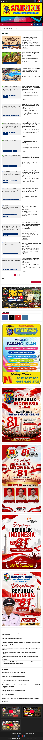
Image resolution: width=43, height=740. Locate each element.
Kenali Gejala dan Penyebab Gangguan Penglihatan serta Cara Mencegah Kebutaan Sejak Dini (19, 652)
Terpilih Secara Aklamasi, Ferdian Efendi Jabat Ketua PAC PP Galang (11, 248)
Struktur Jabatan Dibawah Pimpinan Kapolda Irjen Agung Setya (13, 676)
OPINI (16, 45)
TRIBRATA (14, 95)
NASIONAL (12, 45)
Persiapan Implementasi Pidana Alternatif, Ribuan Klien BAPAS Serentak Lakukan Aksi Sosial (11, 264)
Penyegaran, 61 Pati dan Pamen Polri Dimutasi (11, 146)
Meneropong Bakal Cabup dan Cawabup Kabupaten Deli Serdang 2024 (14, 672)
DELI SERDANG (6, 45)
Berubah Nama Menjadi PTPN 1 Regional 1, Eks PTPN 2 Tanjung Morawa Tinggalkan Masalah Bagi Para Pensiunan (11, 194)
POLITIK (16, 233)
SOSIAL (11, 253)
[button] (2, 24)
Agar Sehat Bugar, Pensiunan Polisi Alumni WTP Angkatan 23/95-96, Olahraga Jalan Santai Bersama (11, 211)
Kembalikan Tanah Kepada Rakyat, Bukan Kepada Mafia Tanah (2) (13, 690)
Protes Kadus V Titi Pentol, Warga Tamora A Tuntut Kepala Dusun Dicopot (15, 680)
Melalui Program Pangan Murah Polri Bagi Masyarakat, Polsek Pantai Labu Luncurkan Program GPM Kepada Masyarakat (11, 110)
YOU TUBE (11, 47)
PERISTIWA (9, 62)
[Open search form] (31, 24)
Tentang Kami (15, 733)
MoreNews (28, 738)
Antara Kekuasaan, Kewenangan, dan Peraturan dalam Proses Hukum (11, 42)
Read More (25, 47)
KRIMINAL (5, 180)
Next (27, 275)
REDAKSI (10, 733)
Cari (3, 278)
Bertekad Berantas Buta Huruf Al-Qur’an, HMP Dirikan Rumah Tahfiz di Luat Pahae (11, 161)
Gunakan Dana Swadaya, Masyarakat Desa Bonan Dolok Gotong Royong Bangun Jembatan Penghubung (11, 58)
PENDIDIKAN (6, 47)
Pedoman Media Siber (29, 733)
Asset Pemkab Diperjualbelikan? (8, 694)
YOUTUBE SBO (38, 24)
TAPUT (10, 165)
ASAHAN (5, 79)
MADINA (5, 62)
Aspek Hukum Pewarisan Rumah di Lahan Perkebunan (12, 638)
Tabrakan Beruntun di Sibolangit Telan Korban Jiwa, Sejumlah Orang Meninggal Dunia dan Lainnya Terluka (21, 648)
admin (24, 40)
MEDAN (5, 95)
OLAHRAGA (9, 214)
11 (24, 275)
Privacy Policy (21, 733)
